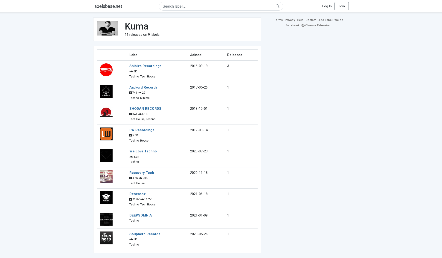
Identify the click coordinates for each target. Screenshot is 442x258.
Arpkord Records (143, 87)
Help (300, 20)
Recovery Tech (141, 173)
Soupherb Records (144, 234)
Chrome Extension (317, 25)
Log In (327, 6)
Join (341, 6)
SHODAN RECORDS (145, 109)
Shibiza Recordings (145, 66)
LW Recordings (141, 130)
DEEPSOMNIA (140, 215)
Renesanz (137, 194)
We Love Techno (143, 151)
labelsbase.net (107, 6)
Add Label (325, 20)
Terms (278, 20)
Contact (310, 20)
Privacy (290, 20)
